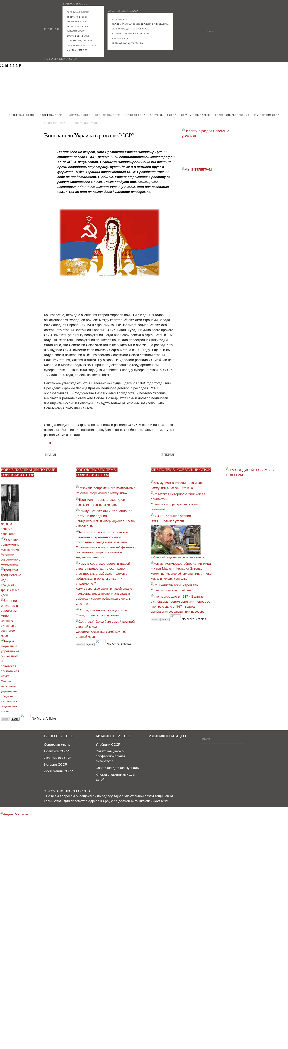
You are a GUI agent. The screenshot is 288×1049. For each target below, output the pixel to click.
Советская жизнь (78, 12)
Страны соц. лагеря (79, 41)
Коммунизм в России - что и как (172, 487)
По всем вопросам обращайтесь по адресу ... (108, 798)
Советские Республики (82, 45)
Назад (50, 454)
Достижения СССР (78, 36)
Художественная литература (131, 33)
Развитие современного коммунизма (10, 559)
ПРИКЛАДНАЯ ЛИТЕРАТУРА (127, 43)
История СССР (75, 31)
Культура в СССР (77, 17)
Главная (51, 29)
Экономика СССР (77, 26)
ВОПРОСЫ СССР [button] (75, 3)
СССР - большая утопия (167, 521)
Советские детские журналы (131, 29)
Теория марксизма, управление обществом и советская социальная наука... (9, 696)
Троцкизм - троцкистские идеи (10, 590)
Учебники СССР (121, 19)
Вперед (167, 454)
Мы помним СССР (78, 50)
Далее (15, 719)
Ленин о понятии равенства (8, 528)
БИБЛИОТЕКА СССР (123, 10)
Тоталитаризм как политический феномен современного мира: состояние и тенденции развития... (105, 552)
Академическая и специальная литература (140, 24)
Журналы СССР (121, 38)
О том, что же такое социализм (97, 615)
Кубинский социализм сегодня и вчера (177, 557)
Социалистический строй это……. (174, 590)
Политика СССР (76, 22)
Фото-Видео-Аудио (60, 58)
